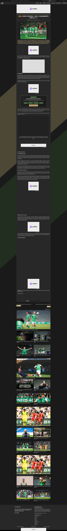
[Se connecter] (63, 1)
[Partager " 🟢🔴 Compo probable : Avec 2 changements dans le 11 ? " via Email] (39, 301)
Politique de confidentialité (20, 526)
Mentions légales (33, 526)
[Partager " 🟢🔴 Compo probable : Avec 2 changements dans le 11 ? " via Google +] (33, 301)
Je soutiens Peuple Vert (33, 105)
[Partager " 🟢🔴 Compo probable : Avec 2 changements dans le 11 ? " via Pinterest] (36, 301)
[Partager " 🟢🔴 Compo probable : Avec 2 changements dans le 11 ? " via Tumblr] (34, 301)
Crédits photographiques (47, 526)
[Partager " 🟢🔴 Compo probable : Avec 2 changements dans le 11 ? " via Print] (40, 301)
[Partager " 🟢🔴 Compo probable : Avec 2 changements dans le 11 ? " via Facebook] (30, 301)
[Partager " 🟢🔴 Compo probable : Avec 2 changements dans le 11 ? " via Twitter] (32, 301)
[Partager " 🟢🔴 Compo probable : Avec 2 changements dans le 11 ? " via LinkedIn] (37, 301)
